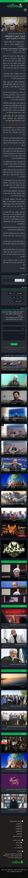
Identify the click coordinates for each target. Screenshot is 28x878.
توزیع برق (19, 293)
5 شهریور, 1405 (22, 577)
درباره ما (18, 845)
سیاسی (18, 824)
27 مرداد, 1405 (5, 666)
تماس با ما (17, 848)
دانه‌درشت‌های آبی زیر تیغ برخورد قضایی (14, 470)
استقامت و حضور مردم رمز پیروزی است (19, 747)
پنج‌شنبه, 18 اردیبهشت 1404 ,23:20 (14, 51)
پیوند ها (18, 843)
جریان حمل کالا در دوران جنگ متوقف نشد (14, 453)
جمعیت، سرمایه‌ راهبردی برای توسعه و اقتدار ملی (14, 486)
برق (14, 297)
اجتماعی (18, 829)
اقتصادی (18, 826)
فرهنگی (18, 831)
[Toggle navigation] (25, 10)
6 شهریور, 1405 (22, 686)
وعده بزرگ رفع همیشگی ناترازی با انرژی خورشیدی (17, 684)
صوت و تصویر (16, 836)
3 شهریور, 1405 (5, 728)
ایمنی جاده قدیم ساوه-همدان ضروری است (14, 437)
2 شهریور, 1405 (5, 627)
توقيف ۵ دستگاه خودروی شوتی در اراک (14, 504)
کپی (19, 280)
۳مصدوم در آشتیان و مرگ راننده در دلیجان (14, 370)
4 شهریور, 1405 (5, 708)
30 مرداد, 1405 (5, 646)
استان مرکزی (18, 301)
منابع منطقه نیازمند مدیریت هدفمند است (14, 386)
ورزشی (18, 834)
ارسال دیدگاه (14, 344)
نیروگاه (10, 293)
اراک (21, 297)
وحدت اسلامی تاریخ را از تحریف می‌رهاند (19, 575)
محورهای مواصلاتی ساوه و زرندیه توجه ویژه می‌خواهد (14, 419)
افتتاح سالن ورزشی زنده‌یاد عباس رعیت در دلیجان (14, 519)
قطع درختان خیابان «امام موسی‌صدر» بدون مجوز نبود (14, 402)
